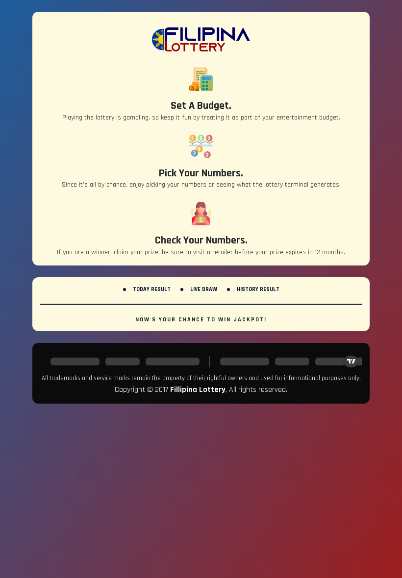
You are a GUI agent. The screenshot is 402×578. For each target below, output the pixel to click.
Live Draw (203, 289)
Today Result (152, 289)
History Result (258, 289)
